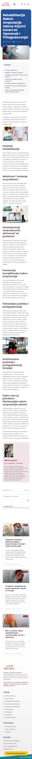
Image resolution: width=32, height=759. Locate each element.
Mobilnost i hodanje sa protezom (14, 72)
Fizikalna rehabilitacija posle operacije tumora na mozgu (15, 588)
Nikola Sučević (10, 460)
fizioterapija (13, 426)
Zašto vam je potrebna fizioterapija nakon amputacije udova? (14, 91)
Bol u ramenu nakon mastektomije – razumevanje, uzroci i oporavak (15, 633)
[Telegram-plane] (28, 4)
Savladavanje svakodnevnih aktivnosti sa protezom (16, 76)
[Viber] (22, 4)
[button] (14, 4)
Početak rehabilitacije (11, 70)
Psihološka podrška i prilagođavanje (15, 83)
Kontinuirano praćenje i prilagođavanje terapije (15, 86)
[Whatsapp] (25, 4)
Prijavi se (26, 490)
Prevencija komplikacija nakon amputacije (13, 80)
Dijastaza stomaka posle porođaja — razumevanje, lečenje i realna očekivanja (15, 542)
